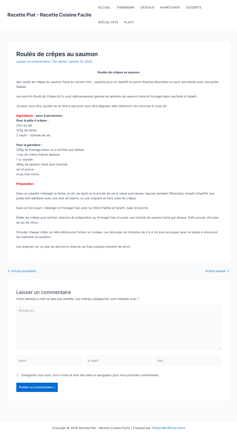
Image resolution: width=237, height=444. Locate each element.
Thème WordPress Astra (168, 428)
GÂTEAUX (147, 7)
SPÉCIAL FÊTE (108, 22)
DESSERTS (193, 7)
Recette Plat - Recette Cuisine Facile (49, 15)
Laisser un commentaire (33, 61)
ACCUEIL (104, 7)
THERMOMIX (125, 7)
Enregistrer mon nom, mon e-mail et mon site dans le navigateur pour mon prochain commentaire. (90, 375)
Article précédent (22, 271)
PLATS (128, 22)
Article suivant (217, 271)
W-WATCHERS (170, 7)
